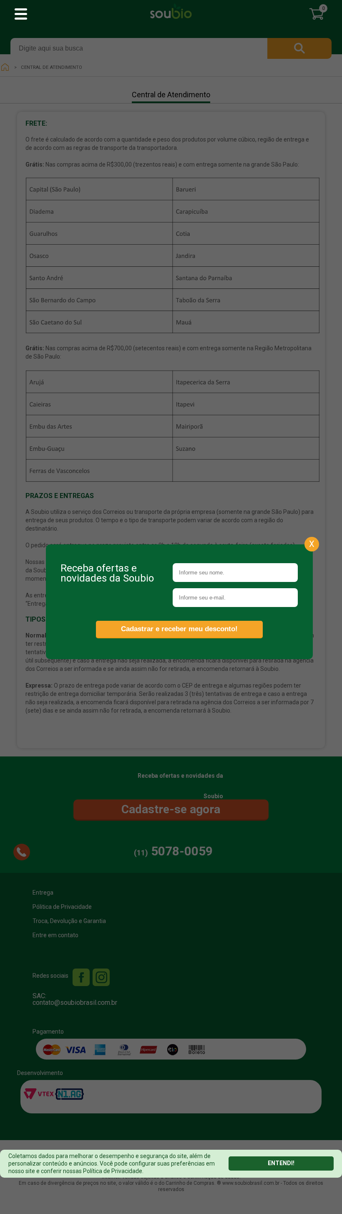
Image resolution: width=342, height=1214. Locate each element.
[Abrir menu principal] (20, 14)
